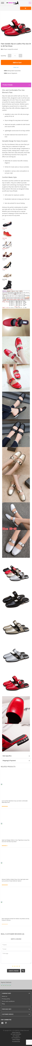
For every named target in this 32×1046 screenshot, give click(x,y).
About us (4, 996)
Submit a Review (14, 971)
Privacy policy (6, 999)
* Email (4, 949)
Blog (3, 1004)
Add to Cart (17, 62)
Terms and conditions (8, 1001)
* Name (4, 945)
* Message (5, 953)
